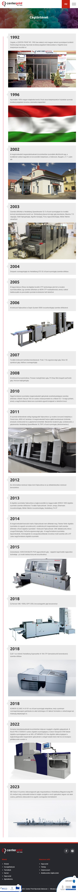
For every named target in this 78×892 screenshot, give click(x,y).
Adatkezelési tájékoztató (50, 873)
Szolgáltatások (9, 867)
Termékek (7, 870)
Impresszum (45, 870)
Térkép (43, 867)
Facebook (66, 850)
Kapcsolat (7, 876)
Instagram (72, 850)
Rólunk (6, 864)
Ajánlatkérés (8, 879)
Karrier (6, 873)
